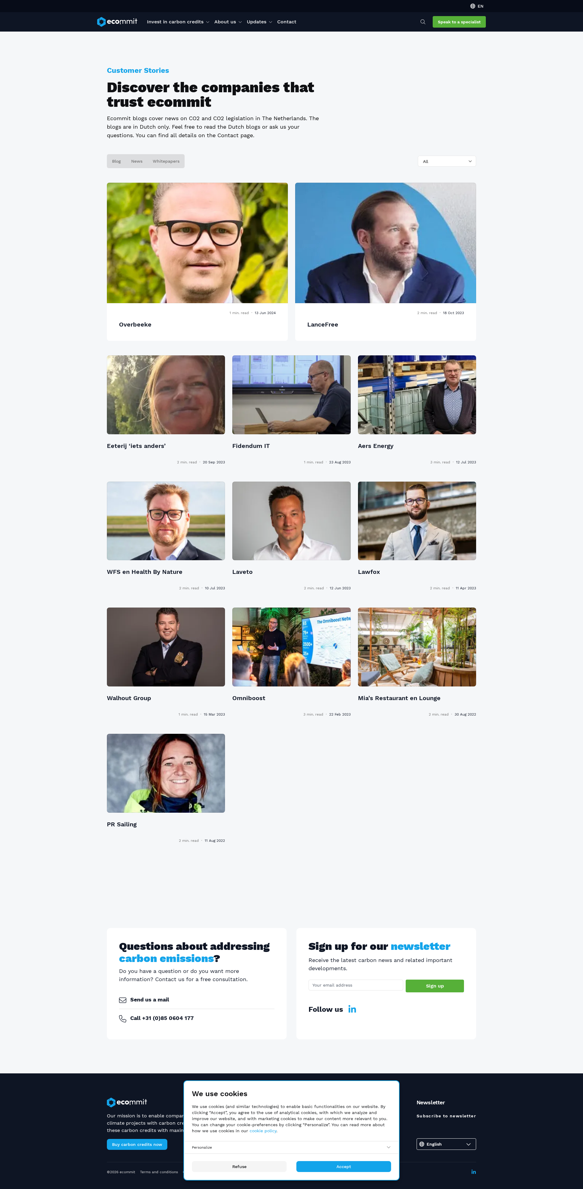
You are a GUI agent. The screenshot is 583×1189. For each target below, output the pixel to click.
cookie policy (263, 1130)
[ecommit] (117, 22)
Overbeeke (135, 324)
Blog (116, 161)
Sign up (435, 986)
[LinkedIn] (352, 1009)
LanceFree (322, 324)
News (136, 161)
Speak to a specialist (459, 21)
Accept (343, 1166)
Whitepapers (166, 161)
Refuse (239, 1166)
